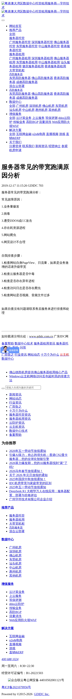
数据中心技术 (24, 343)
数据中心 (8, 358)
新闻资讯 (15, 394)
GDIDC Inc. (41, 694)
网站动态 (34, 354)
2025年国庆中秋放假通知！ (27, 479)
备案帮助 (8, 343)
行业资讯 (21, 354)
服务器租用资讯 (44, 343)
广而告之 (8, 354)
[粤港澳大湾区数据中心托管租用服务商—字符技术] (36, 10)
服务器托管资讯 (20, 414)
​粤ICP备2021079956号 (16, 687)
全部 (12, 34)
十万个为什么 (50, 354)
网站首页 (15, 26)
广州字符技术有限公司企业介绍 (30, 499)
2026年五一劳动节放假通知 (27, 451)
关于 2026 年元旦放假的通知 (28, 475)
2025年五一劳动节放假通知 (27, 487)
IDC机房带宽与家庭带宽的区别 (30, 483)
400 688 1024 (10, 659)
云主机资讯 (17, 426)
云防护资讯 (17, 422)
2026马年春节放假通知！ (26, 471)
